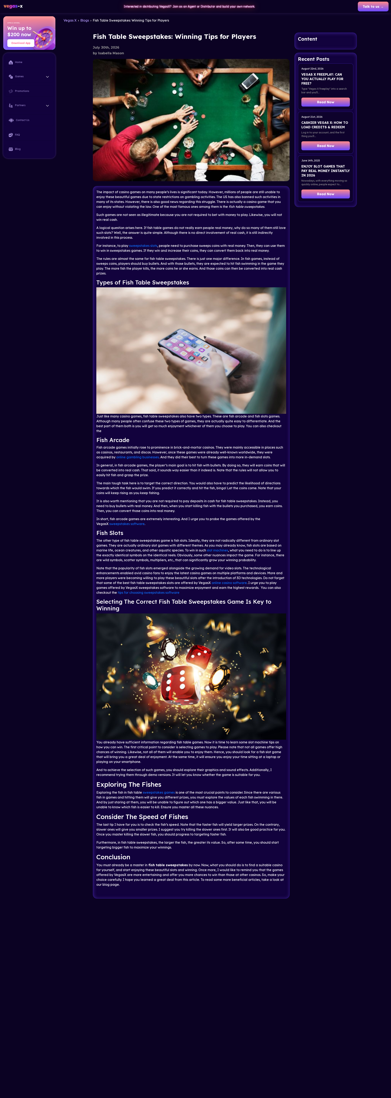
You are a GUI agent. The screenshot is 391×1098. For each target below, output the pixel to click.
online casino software (229, 583)
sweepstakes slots (143, 246)
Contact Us (22, 120)
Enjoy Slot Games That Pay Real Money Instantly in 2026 (325, 170)
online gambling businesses (137, 457)
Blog (17, 148)
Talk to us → (373, 6)
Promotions (21, 91)
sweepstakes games (159, 792)
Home (18, 62)
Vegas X (70, 20)
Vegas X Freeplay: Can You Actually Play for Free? (322, 79)
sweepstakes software (127, 524)
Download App (20, 43)
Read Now (325, 102)
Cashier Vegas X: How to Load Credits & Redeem (324, 125)
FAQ (17, 134)
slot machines (217, 550)
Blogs (84, 20)
